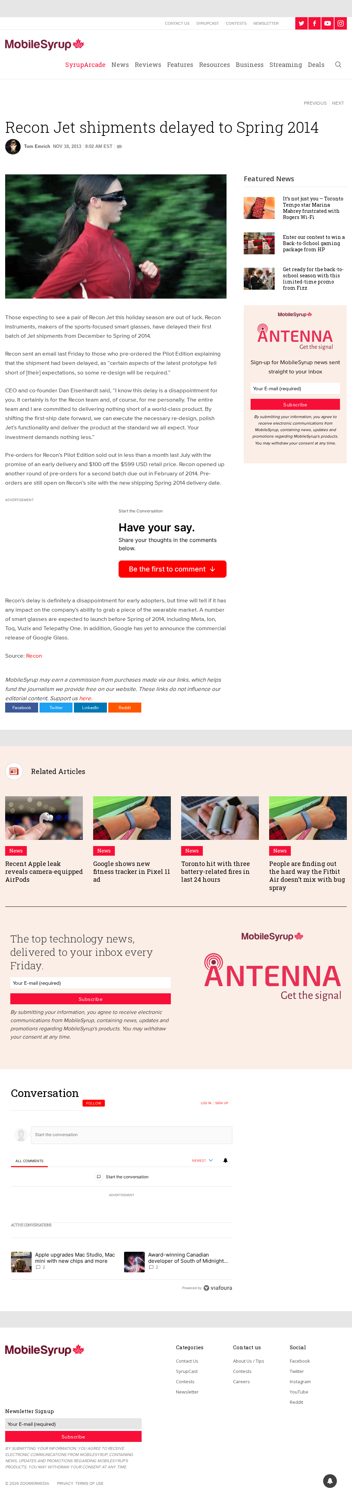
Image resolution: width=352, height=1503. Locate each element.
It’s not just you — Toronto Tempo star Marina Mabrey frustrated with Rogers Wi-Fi (313, 208)
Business (250, 64)
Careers (241, 1381)
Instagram (300, 1381)
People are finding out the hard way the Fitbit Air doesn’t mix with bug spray (307, 875)
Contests (236, 23)
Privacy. (65, 1483)
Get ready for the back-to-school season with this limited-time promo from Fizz (313, 278)
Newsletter (266, 23)
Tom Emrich (37, 146)
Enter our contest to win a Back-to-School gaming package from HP (314, 243)
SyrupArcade (85, 64)
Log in (206, 1103)
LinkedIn (90, 707)
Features (180, 64)
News (120, 64)
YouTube (299, 1392)
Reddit (125, 707)
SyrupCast (207, 23)
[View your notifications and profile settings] (225, 1160)
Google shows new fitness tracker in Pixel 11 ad (131, 871)
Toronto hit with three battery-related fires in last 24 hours (215, 871)
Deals (316, 64)
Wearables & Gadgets (39, 102)
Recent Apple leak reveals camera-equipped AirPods (44, 871)
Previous (315, 103)
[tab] (29, 1161)
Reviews (148, 64)
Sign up (221, 1103)
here (85, 698)
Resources (214, 64)
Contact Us (177, 23)
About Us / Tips (248, 1361)
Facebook (21, 707)
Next (338, 103)
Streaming (286, 64)
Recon (34, 655)
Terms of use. (89, 1483)
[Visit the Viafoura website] (217, 1288)
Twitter (56, 707)
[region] (121, 1190)
